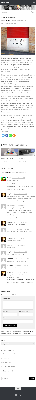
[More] (14, 135)
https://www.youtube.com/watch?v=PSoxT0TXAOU (20, 279)
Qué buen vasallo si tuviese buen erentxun (15, 354)
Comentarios (9, 172)
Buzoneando (21, 158)
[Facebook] (6, 135)
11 (34, 12)
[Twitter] (3, 135)
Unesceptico (5, 2)
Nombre (6, 311)
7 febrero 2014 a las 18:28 (20, 252)
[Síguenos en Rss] (19, 394)
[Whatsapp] (10, 135)
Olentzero (6, 358)
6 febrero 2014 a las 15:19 (22, 229)
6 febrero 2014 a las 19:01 (20, 238)
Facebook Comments (21, 295)
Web (4, 318)
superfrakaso (10, 229)
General (4, 12)
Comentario (6, 298)
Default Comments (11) (7, 295)
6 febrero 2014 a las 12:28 (20, 222)
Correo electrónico (24, 311)
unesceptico (7, 21)
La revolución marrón (7, 158)
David (8, 178)
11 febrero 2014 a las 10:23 (21, 272)
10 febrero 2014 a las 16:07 (22, 265)
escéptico (9, 252)
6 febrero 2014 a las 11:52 (20, 194)
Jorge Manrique (7, 362)
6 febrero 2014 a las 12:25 (18, 205)
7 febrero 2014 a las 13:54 (19, 245)
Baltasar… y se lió (8, 371)
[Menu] (33, 2)
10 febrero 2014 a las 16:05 (22, 258)
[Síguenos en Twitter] (16, 394)
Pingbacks (22, 172)
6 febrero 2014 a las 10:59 (18, 178)
